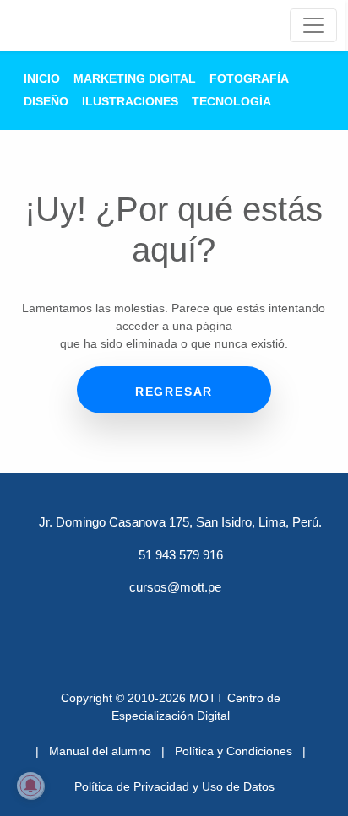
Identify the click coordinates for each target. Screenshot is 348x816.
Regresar (174, 391)
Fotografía (249, 78)
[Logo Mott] (69, 25)
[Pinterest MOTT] (218, 618)
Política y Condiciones (233, 751)
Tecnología (231, 101)
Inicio (42, 78)
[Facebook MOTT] (86, 618)
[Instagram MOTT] (262, 618)
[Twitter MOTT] (130, 618)
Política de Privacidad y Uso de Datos (174, 786)
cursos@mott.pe (175, 587)
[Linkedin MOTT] (174, 618)
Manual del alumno (100, 751)
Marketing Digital (134, 78)
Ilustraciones (130, 101)
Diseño (46, 101)
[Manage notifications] (30, 785)
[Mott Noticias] (313, 25)
